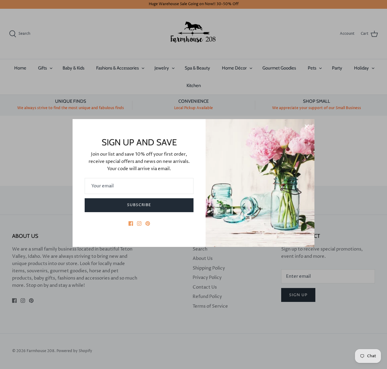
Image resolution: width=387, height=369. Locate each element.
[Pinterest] (147, 223)
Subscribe (139, 205)
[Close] (307, 126)
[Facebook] (130, 223)
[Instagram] (139, 223)
